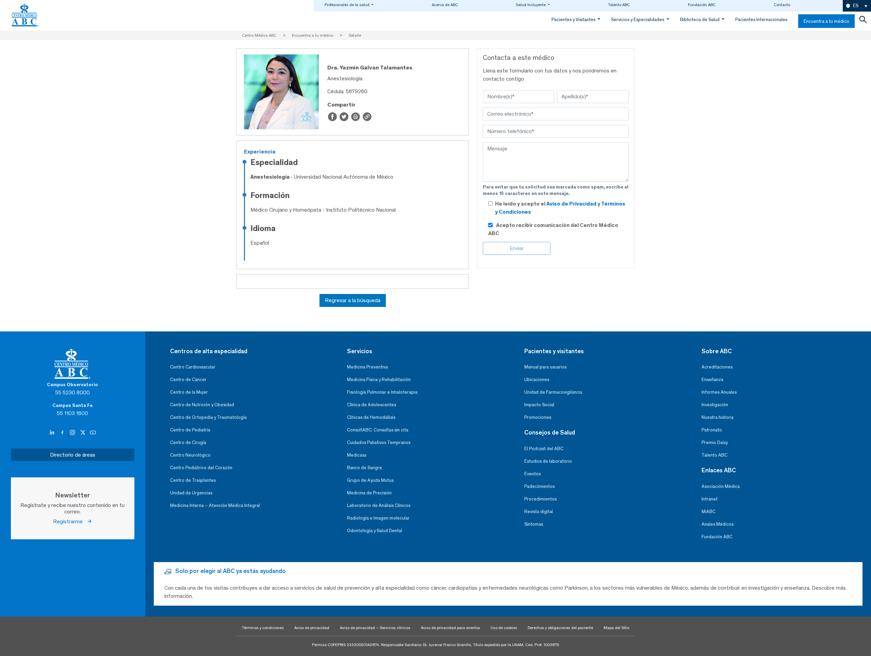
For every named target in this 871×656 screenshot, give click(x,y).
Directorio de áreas (72, 455)
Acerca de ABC (445, 4)
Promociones (537, 417)
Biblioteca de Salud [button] (700, 19)
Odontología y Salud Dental (374, 531)
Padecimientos (539, 486)
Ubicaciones (536, 379)
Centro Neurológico (190, 455)
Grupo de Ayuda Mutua (370, 480)
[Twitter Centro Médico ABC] (83, 433)
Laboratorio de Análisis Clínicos (378, 505)
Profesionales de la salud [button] (348, 4)
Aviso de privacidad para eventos (450, 627)
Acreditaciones (717, 367)
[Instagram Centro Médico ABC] (73, 433)
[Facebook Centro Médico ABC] (63, 433)
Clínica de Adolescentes (371, 405)
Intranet (710, 499)
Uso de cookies (504, 627)
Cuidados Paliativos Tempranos (378, 442)
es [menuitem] (855, 6)
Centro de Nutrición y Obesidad (202, 405)
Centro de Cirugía (188, 442)
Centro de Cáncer (188, 379)
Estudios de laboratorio (548, 461)
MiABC (709, 511)
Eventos (532, 474)
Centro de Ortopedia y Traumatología (208, 417)
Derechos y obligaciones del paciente (560, 627)
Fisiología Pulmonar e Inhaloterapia (382, 392)
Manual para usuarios (545, 367)
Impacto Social (539, 405)
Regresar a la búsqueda (352, 300)
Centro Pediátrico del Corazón (201, 468)
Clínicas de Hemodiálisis (371, 417)
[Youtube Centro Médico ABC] (93, 433)
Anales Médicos (718, 524)
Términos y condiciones (263, 627)
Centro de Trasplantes (193, 480)
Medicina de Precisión (369, 493)
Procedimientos (540, 499)
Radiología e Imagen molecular (378, 518)
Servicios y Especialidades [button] (638, 19)
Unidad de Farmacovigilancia (553, 392)
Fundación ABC (702, 4)
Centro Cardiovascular (192, 367)
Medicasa (356, 455)
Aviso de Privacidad (571, 203)
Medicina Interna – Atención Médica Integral (215, 505)
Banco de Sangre (364, 468)
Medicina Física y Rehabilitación (379, 379)
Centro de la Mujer (189, 392)
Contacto (782, 4)
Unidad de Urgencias (191, 493)
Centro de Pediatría (190, 430)
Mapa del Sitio (616, 627)
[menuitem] (857, 6)
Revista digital (538, 511)
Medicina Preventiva (367, 367)
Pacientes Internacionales (761, 19)
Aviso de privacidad (311, 627)
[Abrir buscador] (863, 21)
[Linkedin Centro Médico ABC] (52, 433)
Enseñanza (712, 379)
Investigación (715, 405)
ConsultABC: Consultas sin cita (377, 430)
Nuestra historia (718, 417)
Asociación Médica (721, 486)
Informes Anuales (719, 392)
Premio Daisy (715, 442)
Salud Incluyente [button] (531, 4)
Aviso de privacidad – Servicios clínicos (375, 627)
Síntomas (533, 524)
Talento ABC (619, 4)
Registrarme (70, 521)
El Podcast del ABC (543, 449)
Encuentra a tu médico (826, 21)
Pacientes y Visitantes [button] (574, 19)
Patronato (712, 430)
